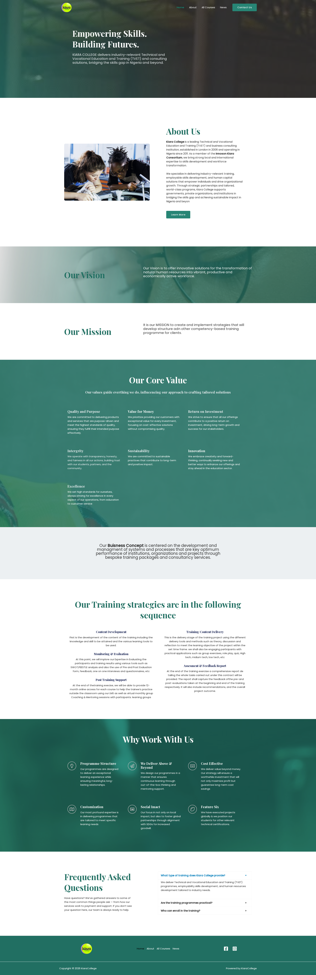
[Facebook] (226, 948)
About (193, 7)
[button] (244, 7)
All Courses (208, 7)
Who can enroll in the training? (180, 910)
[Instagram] (234, 948)
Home (180, 7)
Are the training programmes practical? (186, 902)
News (223, 7)
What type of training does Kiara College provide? (193, 875)
